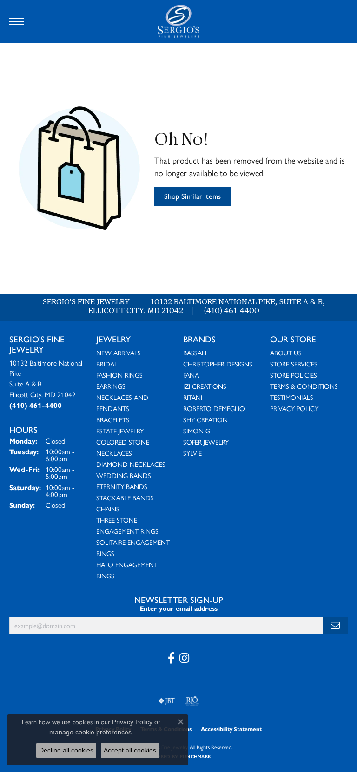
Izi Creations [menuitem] (204, 386)
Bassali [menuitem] (194, 352)
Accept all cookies (130, 750)
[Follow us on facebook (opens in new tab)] (171, 658)
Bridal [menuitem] (107, 363)
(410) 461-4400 (231, 311)
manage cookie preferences (90, 732)
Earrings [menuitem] (111, 386)
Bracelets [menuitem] (112, 419)
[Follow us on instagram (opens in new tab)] (184, 658)
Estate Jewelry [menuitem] (120, 430)
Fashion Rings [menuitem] (119, 374)
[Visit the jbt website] (167, 701)
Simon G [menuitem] (196, 430)
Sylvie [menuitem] (192, 453)
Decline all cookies (66, 750)
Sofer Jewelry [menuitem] (206, 441)
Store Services (293, 363)
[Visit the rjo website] (192, 701)
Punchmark (195, 756)
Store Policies (293, 374)
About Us (286, 352)
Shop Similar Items (192, 196)
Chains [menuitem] (107, 508)
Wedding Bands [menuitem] (123, 475)
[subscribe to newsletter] (335, 625)
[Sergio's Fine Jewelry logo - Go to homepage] (178, 21)
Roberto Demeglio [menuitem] (214, 408)
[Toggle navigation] (16, 21)
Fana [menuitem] (191, 374)
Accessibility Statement (231, 729)
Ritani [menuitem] (192, 397)
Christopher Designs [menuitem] (217, 363)
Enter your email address (179, 608)
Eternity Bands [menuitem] (121, 486)
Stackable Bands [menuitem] (125, 497)
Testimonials (291, 397)
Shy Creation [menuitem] (205, 419)
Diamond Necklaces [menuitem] (130, 464)
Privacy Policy (294, 408)
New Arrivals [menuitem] (118, 352)
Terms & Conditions (304, 386)
